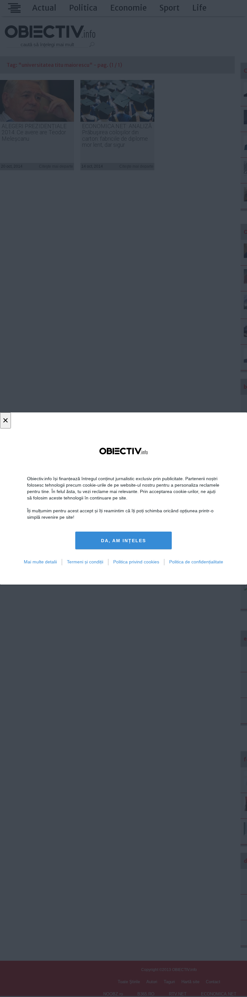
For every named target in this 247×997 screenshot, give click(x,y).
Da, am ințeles (123, 540)
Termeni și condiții (85, 561)
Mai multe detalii (40, 561)
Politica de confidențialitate (196, 561)
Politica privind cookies (136, 561)
